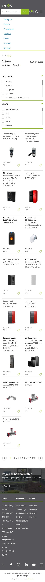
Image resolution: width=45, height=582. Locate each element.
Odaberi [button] (16, 65)
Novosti (7, 43)
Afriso (8, 117)
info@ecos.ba (8, 539)
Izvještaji (33, 509)
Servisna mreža (22, 513)
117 (29, 457)
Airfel (8, 121)
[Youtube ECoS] (34, 564)
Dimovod (9, 93)
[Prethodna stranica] (4, 458)
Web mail (33, 505)
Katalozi (32, 516)
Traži (24, 12)
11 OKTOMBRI (12, 109)
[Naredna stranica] (40, 458)
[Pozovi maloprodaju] (3, 564)
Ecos (3, 56)
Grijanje (9, 56)
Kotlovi (9, 85)
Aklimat (9, 125)
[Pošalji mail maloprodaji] (41, 564)
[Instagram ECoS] (18, 564)
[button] (30, 11)
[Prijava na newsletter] (39, 486)
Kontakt (7, 48)
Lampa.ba (30, 579)
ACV (7, 113)
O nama (7, 24)
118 (33, 457)
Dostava (7, 33)
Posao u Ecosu (22, 528)
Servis (6, 38)
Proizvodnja (9, 29)
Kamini (8, 81)
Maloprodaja (21, 509)
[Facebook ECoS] (11, 564)
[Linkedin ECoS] (26, 564)
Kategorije (8, 19)
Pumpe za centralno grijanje (17, 97)
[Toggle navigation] (41, 11)
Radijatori (10, 89)
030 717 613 (7, 532)
